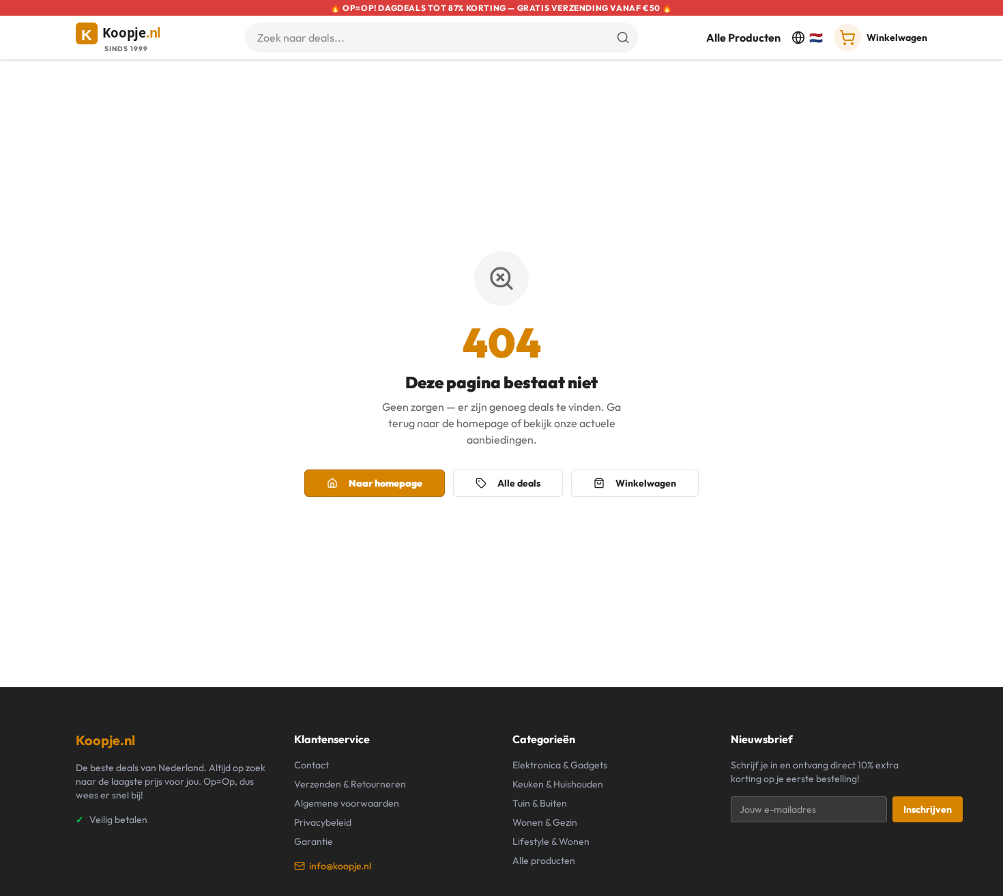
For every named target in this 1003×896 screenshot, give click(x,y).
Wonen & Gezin (544, 822)
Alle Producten (743, 37)
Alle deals (518, 483)
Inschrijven (927, 809)
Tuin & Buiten (539, 803)
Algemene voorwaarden (346, 803)
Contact (311, 765)
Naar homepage (385, 483)
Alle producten (543, 860)
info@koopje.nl (340, 866)
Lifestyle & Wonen (551, 841)
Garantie (313, 841)
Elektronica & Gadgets (559, 765)
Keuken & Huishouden (557, 784)
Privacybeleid (322, 822)
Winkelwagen (645, 483)
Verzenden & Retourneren (350, 784)
